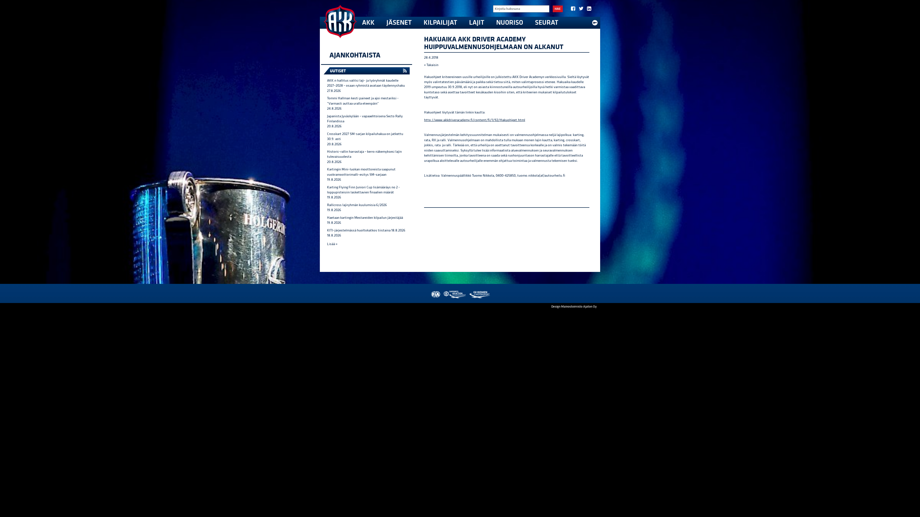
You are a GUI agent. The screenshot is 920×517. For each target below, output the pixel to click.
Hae (558, 9)
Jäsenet (399, 22)
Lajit (476, 22)
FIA (435, 294)
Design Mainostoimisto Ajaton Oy (574, 306)
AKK (368, 22)
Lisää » (332, 244)
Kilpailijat (440, 22)
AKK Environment (455, 294)
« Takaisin (431, 65)
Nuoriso (509, 22)
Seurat (546, 22)
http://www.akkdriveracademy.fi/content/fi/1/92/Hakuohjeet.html (474, 120)
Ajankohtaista (354, 55)
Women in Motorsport (479, 294)
